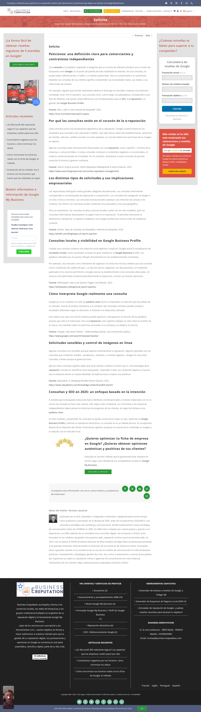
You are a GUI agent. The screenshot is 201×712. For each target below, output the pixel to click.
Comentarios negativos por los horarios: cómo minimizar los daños (22, 143)
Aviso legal (80, 694)
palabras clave (93, 301)
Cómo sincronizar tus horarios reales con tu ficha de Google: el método (23, 158)
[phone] (192, 3)
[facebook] (182, 3)
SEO (124, 99)
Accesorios (99, 590)
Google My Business (115, 3)
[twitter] (171, 3)
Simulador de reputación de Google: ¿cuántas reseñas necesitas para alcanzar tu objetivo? (161, 610)
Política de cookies (108, 694)
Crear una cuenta (177, 171)
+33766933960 (165, 634)
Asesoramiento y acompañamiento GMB (98, 597)
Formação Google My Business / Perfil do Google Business (101, 612)
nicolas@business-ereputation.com (164, 638)
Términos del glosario (128, 24)
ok (142, 708)
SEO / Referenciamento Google (99, 632)
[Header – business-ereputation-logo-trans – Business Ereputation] (18, 8)
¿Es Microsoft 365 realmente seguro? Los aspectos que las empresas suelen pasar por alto (22, 128)
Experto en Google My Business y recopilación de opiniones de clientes (86, 24)
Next (148, 35)
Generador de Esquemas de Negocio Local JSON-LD (161, 601)
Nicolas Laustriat (78, 510)
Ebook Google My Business (99, 603)
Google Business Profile (72, 103)
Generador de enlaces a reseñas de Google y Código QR (161, 592)
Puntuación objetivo (174, 95)
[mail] (187, 3)
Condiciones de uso (123, 694)
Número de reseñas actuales (175, 84)
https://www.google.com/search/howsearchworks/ (74, 335)
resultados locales (58, 252)
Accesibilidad (135, 694)
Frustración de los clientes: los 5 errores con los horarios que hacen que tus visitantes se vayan (23, 174)
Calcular (177, 109)
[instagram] (176, 3)
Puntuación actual (174, 72)
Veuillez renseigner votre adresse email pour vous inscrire (22, 228)
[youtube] (166, 3)
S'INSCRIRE (23, 252)
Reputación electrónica (99, 625)
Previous (139, 35)
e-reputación (135, 99)
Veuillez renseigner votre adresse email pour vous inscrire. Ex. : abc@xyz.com (23, 245)
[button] (181, 11)
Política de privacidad (93, 694)
